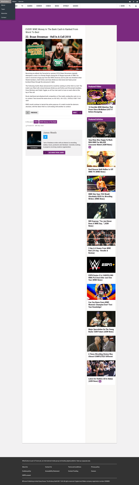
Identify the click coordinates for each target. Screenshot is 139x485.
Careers (93, 471)
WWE (36, 122)
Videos (14, 1)
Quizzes (21, 1)
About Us (25, 467)
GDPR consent (26, 475)
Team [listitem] (3, 9)
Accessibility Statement (52, 471)
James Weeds (50, 132)
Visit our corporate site (83, 461)
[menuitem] (5, 1)
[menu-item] (15, 5)
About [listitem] (3, 5)
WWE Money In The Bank (48, 122)
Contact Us (48, 467)
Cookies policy (26, 471)
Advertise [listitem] (4, 13)
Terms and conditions (74, 467)
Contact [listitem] (3, 17)
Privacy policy (95, 467)
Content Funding (73, 471)
